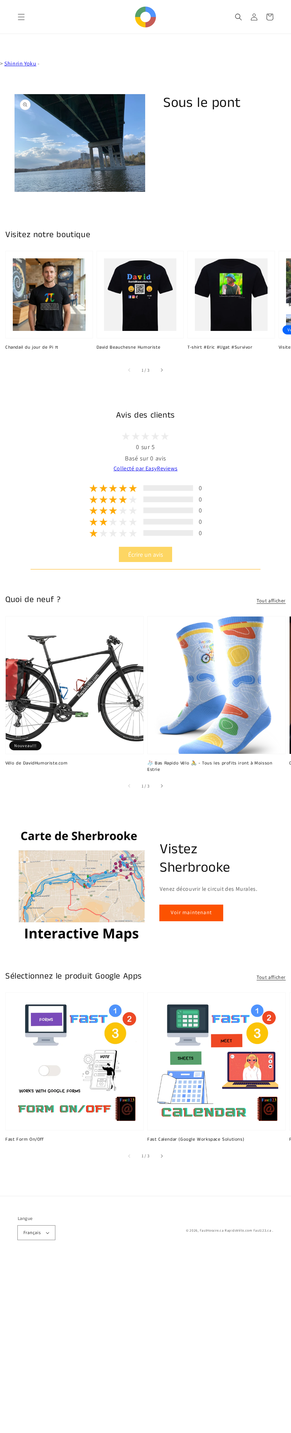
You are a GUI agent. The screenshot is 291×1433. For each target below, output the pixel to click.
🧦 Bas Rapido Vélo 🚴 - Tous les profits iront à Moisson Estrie (209, 766)
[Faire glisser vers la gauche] (129, 370)
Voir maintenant (191, 912)
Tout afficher (271, 600)
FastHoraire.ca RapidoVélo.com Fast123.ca (235, 1230)
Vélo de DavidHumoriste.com (36, 763)
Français (31, 1232)
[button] (21, 17)
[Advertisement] (145, 1346)
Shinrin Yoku (20, 63)
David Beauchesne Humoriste (129, 347)
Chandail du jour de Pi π (31, 347)
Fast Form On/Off (24, 1139)
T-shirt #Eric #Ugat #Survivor (219, 347)
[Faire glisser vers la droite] (161, 370)
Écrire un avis (145, 554)
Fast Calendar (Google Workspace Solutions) (195, 1139)
